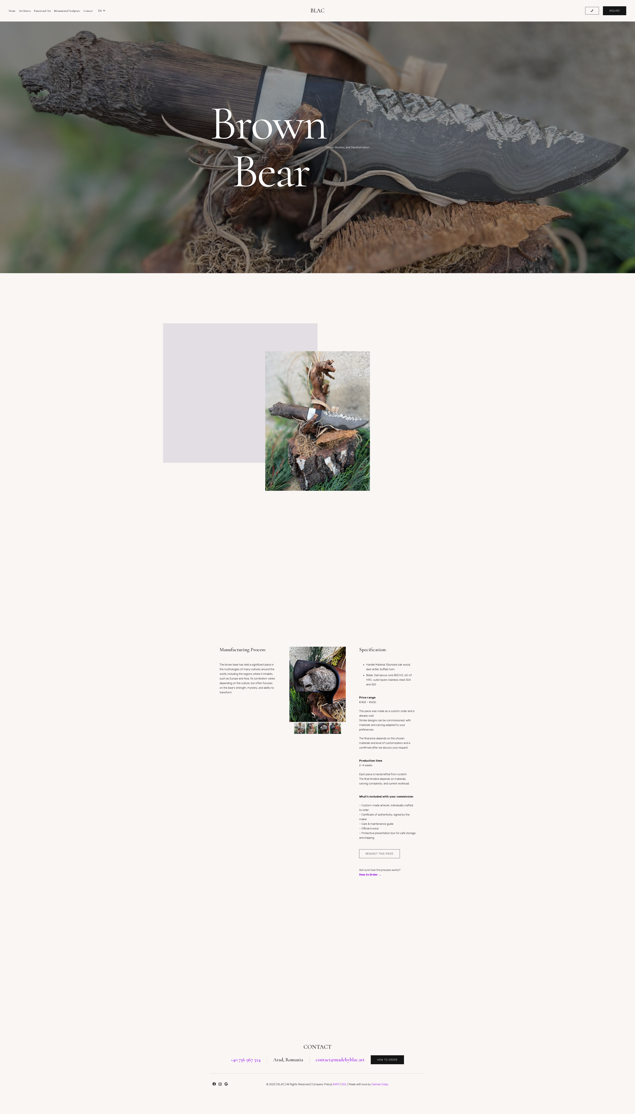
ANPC (336, 1084)
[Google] (226, 1084)
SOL (344, 1084)
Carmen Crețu (379, 1084)
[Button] (592, 11)
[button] (101, 11)
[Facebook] (214, 1084)
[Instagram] (220, 1084)
